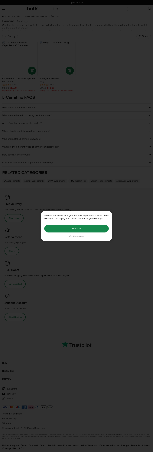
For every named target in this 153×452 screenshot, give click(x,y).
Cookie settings (76, 236)
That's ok (76, 228)
